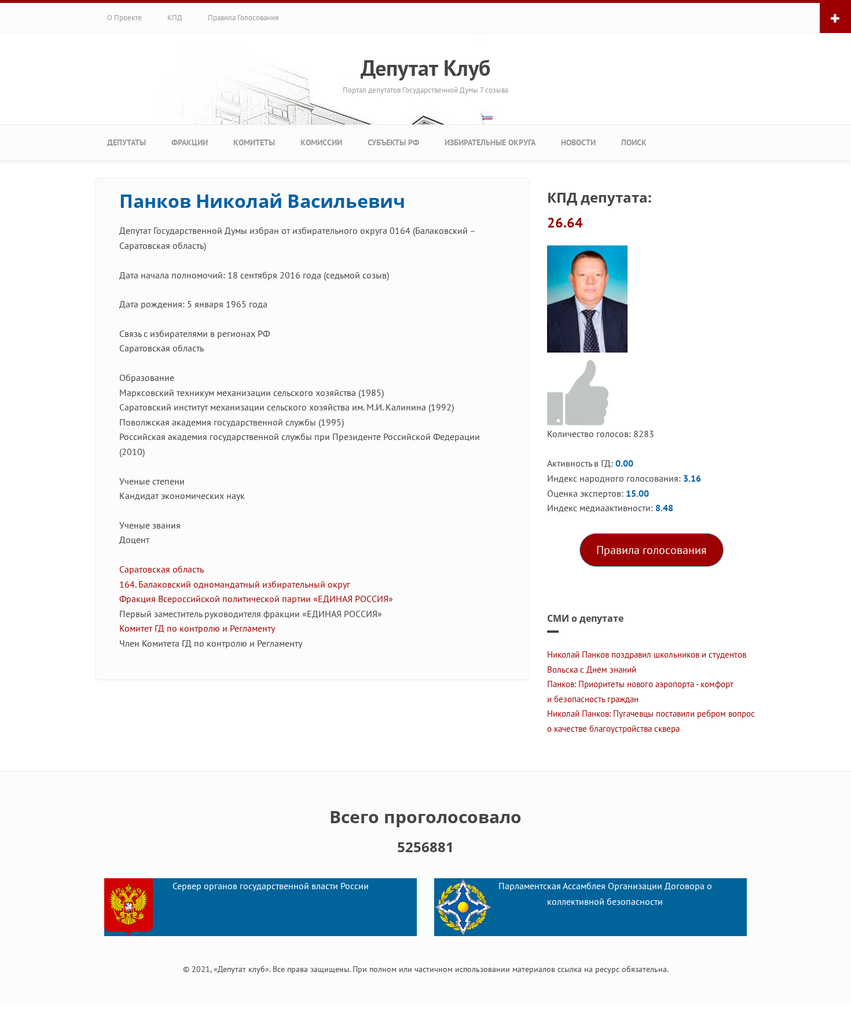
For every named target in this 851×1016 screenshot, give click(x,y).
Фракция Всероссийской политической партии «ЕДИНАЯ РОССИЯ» (256, 598)
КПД (174, 18)
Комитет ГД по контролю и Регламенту (196, 628)
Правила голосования (243, 18)
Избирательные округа (490, 142)
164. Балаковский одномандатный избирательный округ (234, 584)
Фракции (189, 142)
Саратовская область (161, 569)
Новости (578, 142)
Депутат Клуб (425, 68)
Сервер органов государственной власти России (271, 886)
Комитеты (254, 142)
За (579, 393)
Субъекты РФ (393, 142)
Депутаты (126, 142)
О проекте (124, 18)
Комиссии (321, 142)
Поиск (634, 142)
